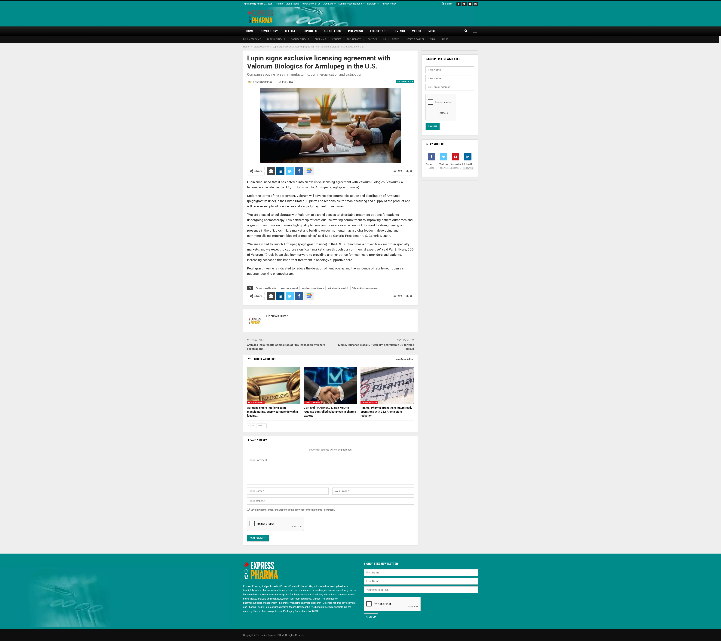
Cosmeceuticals (300, 39)
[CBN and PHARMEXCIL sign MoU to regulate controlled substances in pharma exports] (330, 385)
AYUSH (433, 39)
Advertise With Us (311, 3)
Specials (311, 31)
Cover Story (269, 31)
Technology (354, 39)
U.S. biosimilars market (338, 288)
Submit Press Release (350, 3)
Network (371, 3)
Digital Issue (292, 3)
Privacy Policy (389, 3)
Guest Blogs (332, 31)
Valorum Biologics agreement (364, 288)
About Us (328, 3)
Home (279, 3)
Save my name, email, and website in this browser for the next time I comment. (292, 509)
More (431, 31)
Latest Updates (405, 81)
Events (400, 31)
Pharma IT (320, 39)
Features (291, 31)
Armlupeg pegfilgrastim (266, 288)
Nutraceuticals (276, 39)
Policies (336, 39)
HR (384, 39)
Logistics (372, 39)
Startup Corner (415, 39)
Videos (416, 31)
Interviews (355, 31)
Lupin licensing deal (289, 288)
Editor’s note (379, 31)
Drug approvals (252, 39)
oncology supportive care (313, 288)
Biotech (396, 39)
